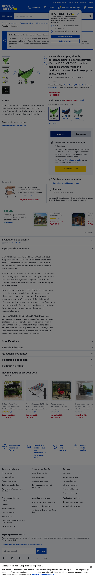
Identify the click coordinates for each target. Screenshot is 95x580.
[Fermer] (91, 566)
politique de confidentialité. (43, 574)
